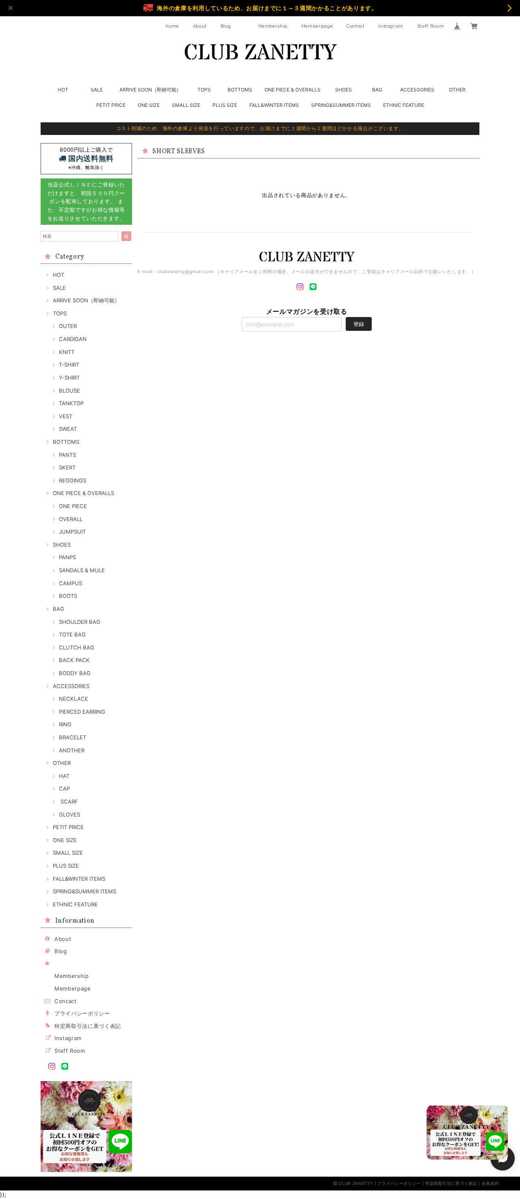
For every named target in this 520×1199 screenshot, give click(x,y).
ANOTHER (71, 750)
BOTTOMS (240, 90)
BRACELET (72, 737)
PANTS (67, 455)
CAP (64, 788)
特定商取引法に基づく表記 (87, 1026)
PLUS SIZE (224, 105)
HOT (63, 90)
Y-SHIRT (69, 377)
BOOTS (68, 596)
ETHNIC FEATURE (403, 105)
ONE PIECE (73, 506)
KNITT (66, 352)
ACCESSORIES (417, 90)
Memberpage (317, 26)
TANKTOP (71, 403)
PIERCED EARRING (82, 711)
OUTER (68, 326)
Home (172, 26)
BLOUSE (69, 390)
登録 (358, 324)
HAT (64, 776)
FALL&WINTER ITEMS (274, 105)
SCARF (68, 801)
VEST (65, 416)
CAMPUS (70, 583)
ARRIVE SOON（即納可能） (150, 90)
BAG (377, 90)
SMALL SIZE (186, 105)
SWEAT (68, 429)
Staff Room (430, 26)
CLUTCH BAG (76, 647)
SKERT (67, 467)
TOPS (204, 90)
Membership (273, 26)
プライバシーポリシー (82, 1013)
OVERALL (70, 519)
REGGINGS (72, 480)
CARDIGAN (73, 339)
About (200, 26)
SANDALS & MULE (82, 570)
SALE (97, 90)
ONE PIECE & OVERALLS (292, 90)
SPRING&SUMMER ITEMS (341, 105)
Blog (226, 26)
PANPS (67, 557)
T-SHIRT (69, 364)
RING (65, 724)
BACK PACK (74, 660)
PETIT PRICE (111, 105)
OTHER (457, 90)
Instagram (390, 26)
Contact (356, 26)
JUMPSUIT (72, 531)
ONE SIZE (149, 105)
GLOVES (69, 814)
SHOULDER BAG (79, 622)
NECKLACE (73, 698)
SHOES (343, 90)
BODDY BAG (75, 673)
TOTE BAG (72, 634)
